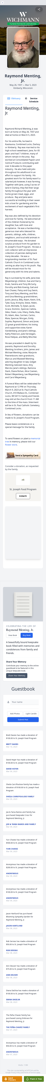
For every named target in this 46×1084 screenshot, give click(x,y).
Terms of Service (30, 1072)
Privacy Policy (16, 1072)
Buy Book (27, 635)
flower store (11, 444)
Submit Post (23, 719)
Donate (23, 496)
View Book (12, 635)
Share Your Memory (16, 675)
